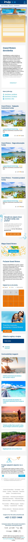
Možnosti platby (7, 500)
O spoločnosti (13, 505)
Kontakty (20, 505)
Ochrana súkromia (7, 509)
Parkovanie (15, 491)
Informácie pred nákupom (17, 496)
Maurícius (11, 5)
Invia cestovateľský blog (18, 500)
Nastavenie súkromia (18, 509)
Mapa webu (13, 511)
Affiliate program (14, 503)
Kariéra (22, 503)
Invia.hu (4, 538)
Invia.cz (22, 537)
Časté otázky (6, 496)
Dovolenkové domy (16, 493)
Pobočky (6, 505)
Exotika (9, 491)
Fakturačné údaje (19, 498)
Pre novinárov (5, 503)
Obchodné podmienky (8, 498)
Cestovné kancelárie (8, 489)
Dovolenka (6, 5)
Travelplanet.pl (10, 538)
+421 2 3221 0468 (13, 517)
